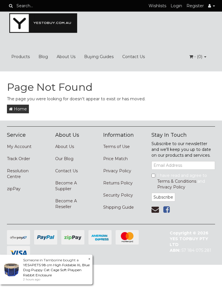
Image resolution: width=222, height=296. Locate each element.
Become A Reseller (66, 203)
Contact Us (133, 56)
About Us (66, 56)
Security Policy (118, 195)
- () (198, 56)
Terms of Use (116, 146)
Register (195, 5)
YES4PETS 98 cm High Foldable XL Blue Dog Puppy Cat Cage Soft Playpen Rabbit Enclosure (56, 270)
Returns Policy (118, 183)
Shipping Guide (118, 207)
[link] (166, 209)
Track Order (18, 158)
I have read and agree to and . (182, 181)
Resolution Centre (18, 173)
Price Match (115, 158)
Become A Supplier (66, 185)
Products (20, 56)
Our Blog (64, 158)
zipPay (14, 188)
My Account (19, 146)
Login (176, 5)
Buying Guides (99, 56)
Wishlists (157, 5)
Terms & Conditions (176, 181)
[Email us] (155, 209)
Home (20, 109)
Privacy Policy (117, 170)
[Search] (11, 5)
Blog (43, 56)
